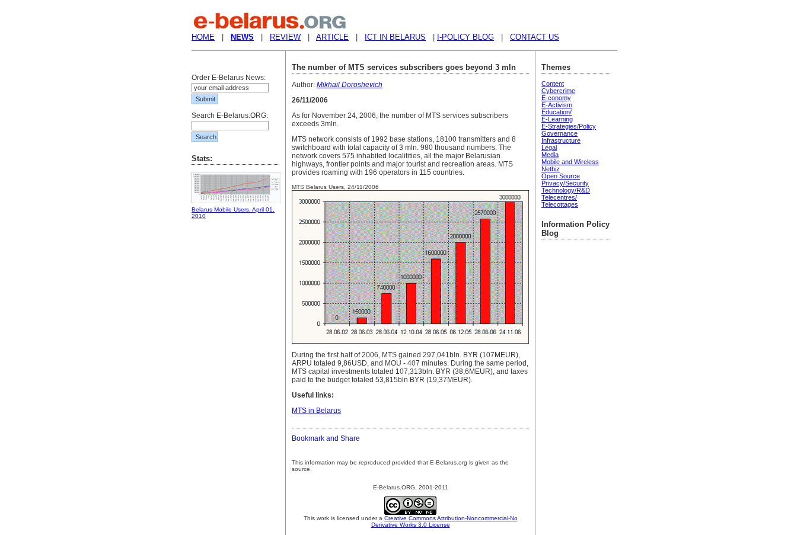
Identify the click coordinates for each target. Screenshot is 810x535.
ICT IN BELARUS (395, 37)
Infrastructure (561, 140)
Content (552, 83)
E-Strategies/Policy (568, 126)
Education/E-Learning (557, 115)
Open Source (560, 176)
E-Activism (556, 104)
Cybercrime (558, 90)
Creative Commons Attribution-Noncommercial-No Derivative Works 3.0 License (444, 521)
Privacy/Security (565, 183)
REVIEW (285, 37)
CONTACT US (534, 37)
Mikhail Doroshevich (349, 85)
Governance (559, 133)
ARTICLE (332, 37)
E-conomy (556, 97)
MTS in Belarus (316, 410)
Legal (549, 147)
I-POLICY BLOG (465, 37)
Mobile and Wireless (570, 161)
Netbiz (550, 168)
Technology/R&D (565, 190)
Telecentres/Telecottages (559, 201)
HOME (203, 37)
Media (550, 154)
